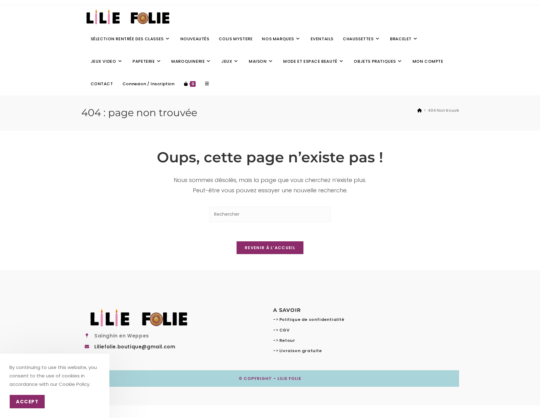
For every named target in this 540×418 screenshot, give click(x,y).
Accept (27, 401)
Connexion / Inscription (148, 84)
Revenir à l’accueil (270, 248)
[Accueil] (419, 110)
